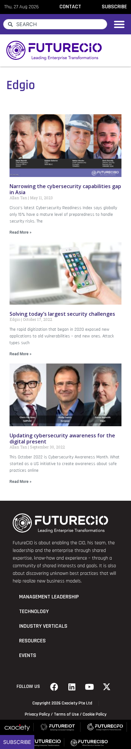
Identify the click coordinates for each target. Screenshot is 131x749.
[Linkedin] (72, 687)
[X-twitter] (107, 687)
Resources (32, 640)
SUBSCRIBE (114, 6)
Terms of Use (66, 714)
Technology (34, 611)
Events (27, 655)
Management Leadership (49, 596)
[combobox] (55, 24)
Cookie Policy (95, 714)
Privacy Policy (37, 714)
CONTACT (70, 6)
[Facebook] (54, 687)
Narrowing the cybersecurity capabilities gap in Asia (65, 189)
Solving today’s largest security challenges (62, 313)
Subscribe (17, 742)
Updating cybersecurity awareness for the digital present (62, 438)
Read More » (20, 232)
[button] (119, 24)
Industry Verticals (43, 626)
